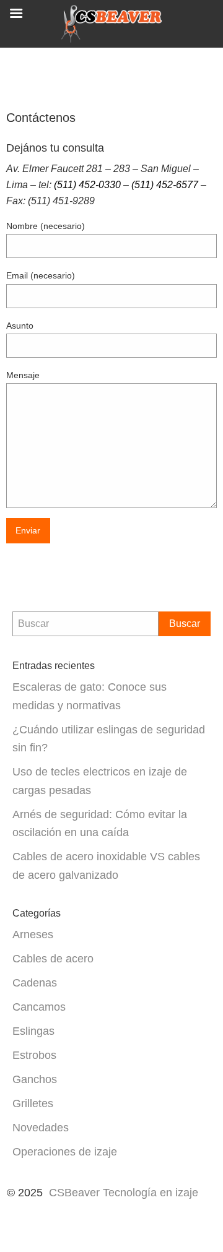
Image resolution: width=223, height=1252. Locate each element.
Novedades (40, 1127)
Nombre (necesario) (45, 226)
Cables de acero (53, 958)
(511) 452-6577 (164, 184)
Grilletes (32, 1103)
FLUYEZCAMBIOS (116, 1212)
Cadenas (34, 982)
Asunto (19, 325)
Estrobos (34, 1054)
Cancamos (39, 1006)
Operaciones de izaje (64, 1151)
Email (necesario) (40, 275)
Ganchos (34, 1079)
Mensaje (23, 375)
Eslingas (33, 1030)
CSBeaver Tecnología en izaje (125, 1192)
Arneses (32, 934)
